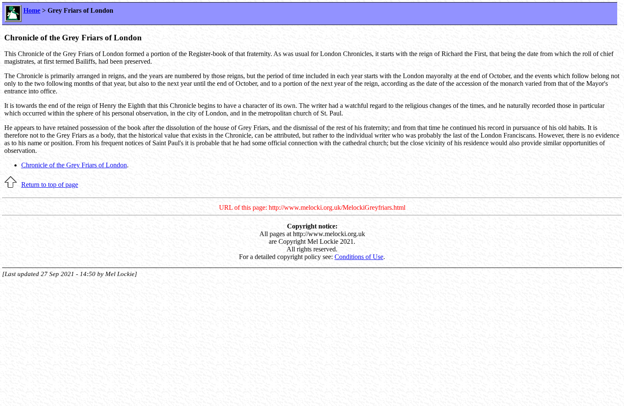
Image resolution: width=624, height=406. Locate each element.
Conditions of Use (358, 256)
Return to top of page (49, 184)
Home (31, 10)
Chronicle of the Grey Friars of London (74, 165)
